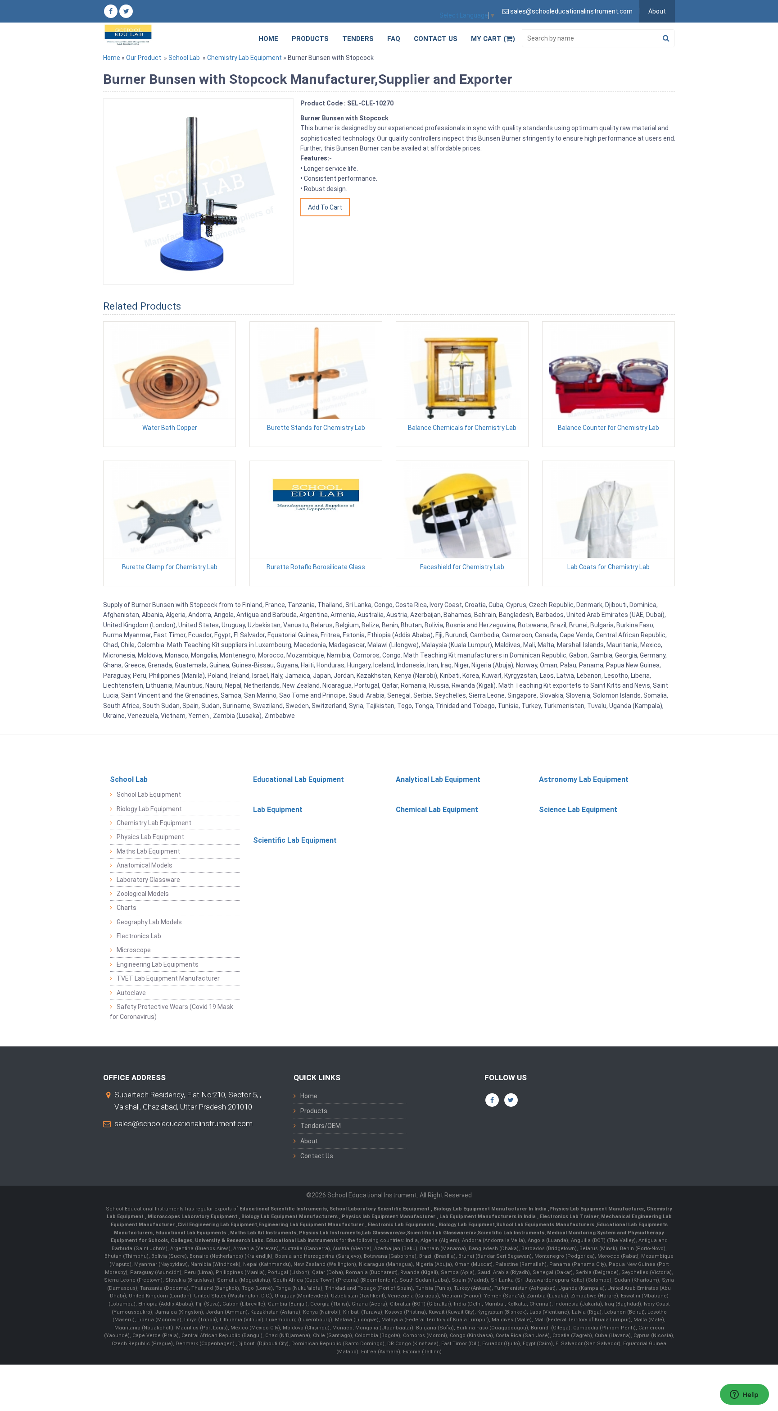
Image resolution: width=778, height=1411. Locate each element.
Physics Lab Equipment (150, 836)
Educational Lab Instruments (302, 1240)
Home (268, 39)
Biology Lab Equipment (149, 809)
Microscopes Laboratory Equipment (193, 1216)
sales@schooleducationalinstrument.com (183, 1123)
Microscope (134, 950)
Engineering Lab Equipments (158, 964)
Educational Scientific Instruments (283, 1209)
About (657, 11)
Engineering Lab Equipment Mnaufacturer (311, 1225)
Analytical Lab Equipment (438, 779)
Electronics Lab (139, 936)
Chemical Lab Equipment (437, 809)
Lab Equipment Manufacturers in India (488, 1216)
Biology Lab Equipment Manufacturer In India (491, 1209)
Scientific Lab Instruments (511, 1233)
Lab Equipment (278, 809)
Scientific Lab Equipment (295, 840)
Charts (126, 907)
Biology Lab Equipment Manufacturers (290, 1216)
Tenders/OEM (320, 1125)
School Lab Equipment (149, 794)
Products (310, 39)
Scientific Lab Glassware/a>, (442, 1233)
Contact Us (435, 39)
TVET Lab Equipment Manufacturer (168, 978)
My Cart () (493, 39)
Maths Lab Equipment (148, 851)
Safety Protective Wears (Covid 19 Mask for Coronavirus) (171, 1011)
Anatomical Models (144, 865)
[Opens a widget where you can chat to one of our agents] (744, 1395)
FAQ (393, 39)
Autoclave (131, 992)
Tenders (358, 39)
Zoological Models (143, 893)
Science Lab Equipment (578, 809)
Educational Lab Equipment (298, 779)
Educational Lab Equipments (191, 1233)
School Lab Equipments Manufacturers (545, 1225)
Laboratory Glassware (148, 879)
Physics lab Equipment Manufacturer (389, 1216)
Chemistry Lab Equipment (244, 57)
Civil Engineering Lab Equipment (217, 1225)
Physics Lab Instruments (330, 1233)
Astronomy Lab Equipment (584, 779)
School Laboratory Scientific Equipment (380, 1209)
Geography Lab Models (149, 922)
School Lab (184, 57)
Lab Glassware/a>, (384, 1233)
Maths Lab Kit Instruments (263, 1233)
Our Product (143, 57)
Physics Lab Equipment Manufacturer (596, 1209)
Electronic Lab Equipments (401, 1225)
